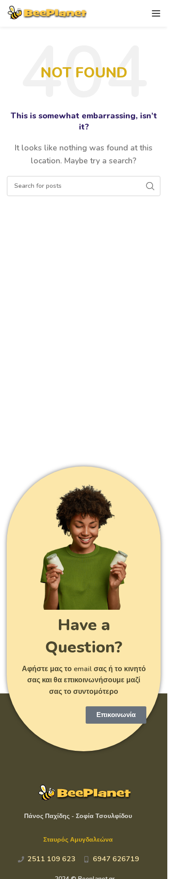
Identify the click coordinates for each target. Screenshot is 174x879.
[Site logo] (47, 13)
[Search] (150, 186)
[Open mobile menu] (156, 13)
